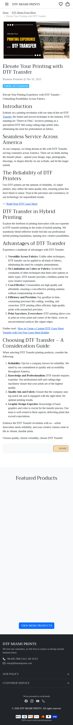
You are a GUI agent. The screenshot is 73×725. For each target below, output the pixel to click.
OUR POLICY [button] (11, 674)
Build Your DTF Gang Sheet (21, 203)
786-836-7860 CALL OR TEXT (22, 659)
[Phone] (43, 701)
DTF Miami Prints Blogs (24, 12)
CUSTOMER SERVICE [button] (16, 683)
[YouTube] (38, 701)
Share (63, 448)
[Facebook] (26, 701)
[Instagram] (32, 701)
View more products (36, 625)
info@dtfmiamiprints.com (19, 663)
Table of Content (16, 86)
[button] (7, 4)
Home (5, 12)
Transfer (7, 116)
